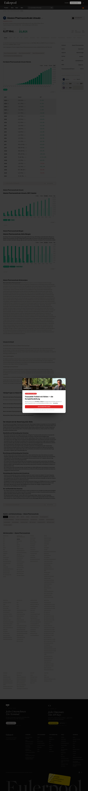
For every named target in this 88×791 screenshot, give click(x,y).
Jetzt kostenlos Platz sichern (44, 406)
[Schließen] (63, 380)
